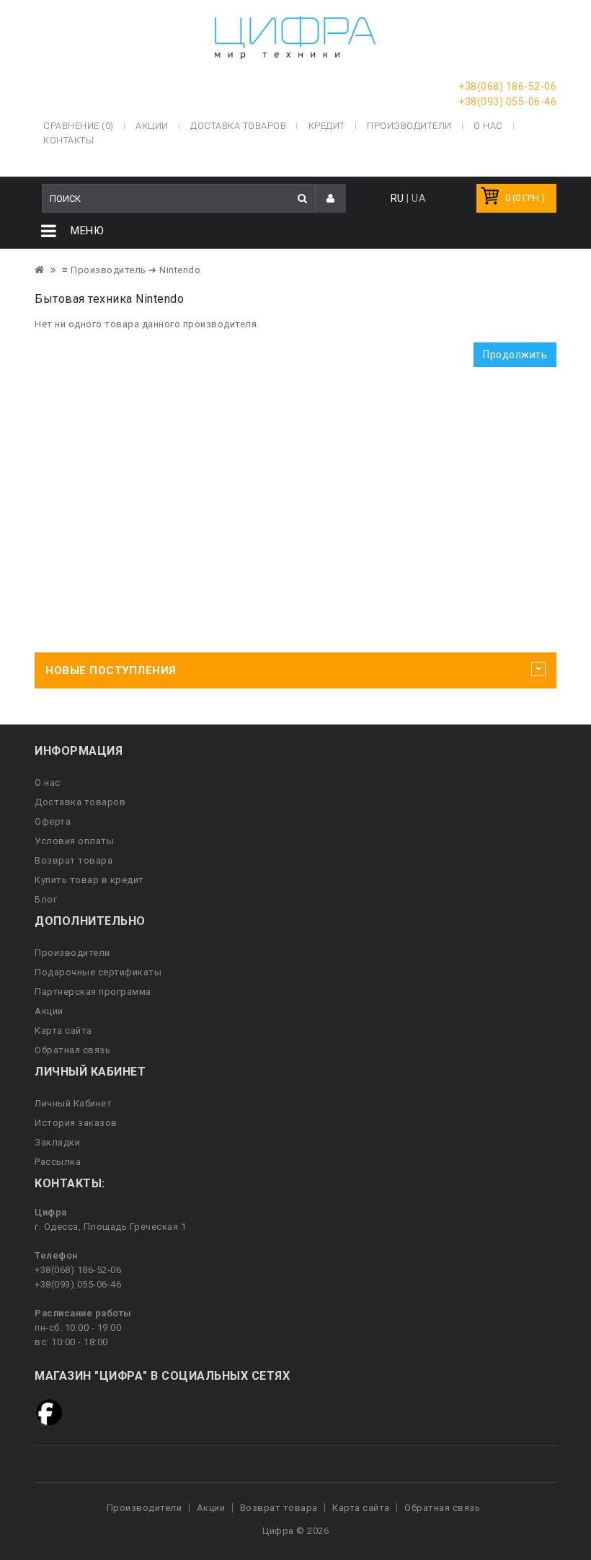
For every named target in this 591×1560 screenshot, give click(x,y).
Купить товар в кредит (89, 879)
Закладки (57, 1142)
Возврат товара (73, 860)
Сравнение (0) (78, 125)
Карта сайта (63, 1030)
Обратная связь (72, 1050)
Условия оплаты (74, 841)
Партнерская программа (93, 991)
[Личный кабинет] (331, 198)
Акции (49, 1011)
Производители (409, 125)
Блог (46, 899)
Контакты (68, 140)
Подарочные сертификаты (98, 972)
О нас (48, 782)
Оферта (53, 821)
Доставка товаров (80, 802)
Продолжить (515, 354)
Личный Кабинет (73, 1103)
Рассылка (58, 1161)
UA (419, 198)
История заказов (76, 1122)
